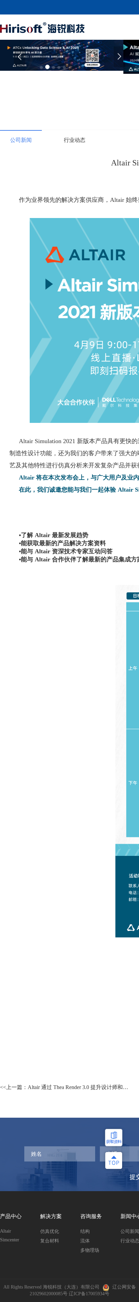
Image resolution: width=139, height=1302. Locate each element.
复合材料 (49, 1240)
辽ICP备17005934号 (89, 1293)
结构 (85, 1231)
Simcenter (9, 1239)
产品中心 (11, 1216)
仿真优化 (49, 1231)
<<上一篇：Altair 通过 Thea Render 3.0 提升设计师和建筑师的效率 (64, 1089)
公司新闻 (21, 140)
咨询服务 (91, 1216)
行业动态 (74, 140)
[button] (119, 56)
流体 (85, 1240)
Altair (5, 1231)
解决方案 (51, 1216)
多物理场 (89, 1250)
